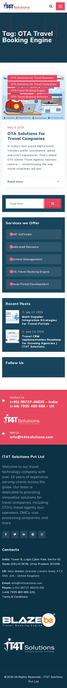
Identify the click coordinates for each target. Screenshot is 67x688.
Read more (15, 181)
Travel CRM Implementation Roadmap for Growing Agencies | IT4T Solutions (41, 341)
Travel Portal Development (30, 284)
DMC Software (21, 234)
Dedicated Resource (25, 247)
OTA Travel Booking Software (29, 96)
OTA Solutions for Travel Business (32, 77)
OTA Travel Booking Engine (28, 90)
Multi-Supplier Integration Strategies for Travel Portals (39, 320)
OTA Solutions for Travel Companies (33, 84)
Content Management (26, 259)
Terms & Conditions (15, 596)
